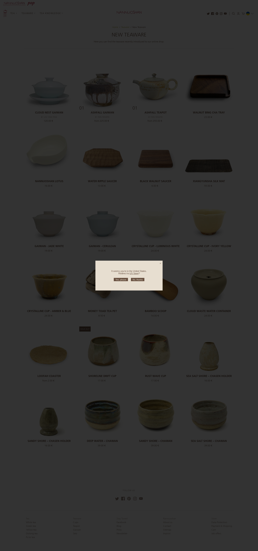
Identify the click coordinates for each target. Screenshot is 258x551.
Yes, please (120, 279)
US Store (134, 273)
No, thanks (138, 279)
